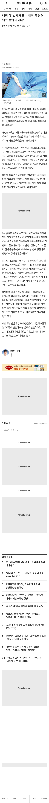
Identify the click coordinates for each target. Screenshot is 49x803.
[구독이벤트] (24, 367)
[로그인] (46, 3)
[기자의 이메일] (11, 355)
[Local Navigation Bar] (2, 3)
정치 (14, 798)
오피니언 (5, 798)
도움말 (35, 423)
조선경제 (44, 798)
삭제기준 (43, 423)
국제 (24, 798)
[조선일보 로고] (24, 3)
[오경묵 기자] (5, 352)
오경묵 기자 (6, 64)
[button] (2, 3)
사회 (34, 798)
